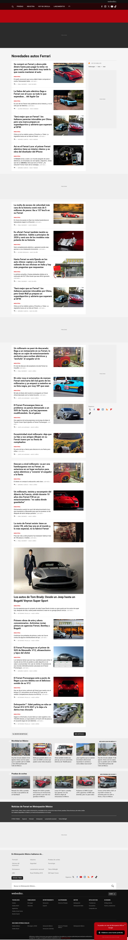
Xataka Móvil (15, 905)
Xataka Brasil (15, 928)
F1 (69, 6)
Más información (65, 938)
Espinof (45, 905)
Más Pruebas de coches (107, 774)
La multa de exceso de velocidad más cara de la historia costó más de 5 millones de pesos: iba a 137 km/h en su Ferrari (32, 209)
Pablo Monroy (22, 84)
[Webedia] (112, 1)
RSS (106, 409)
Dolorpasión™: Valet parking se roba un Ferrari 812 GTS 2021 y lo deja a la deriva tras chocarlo (32, 707)
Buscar (112, 886)
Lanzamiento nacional (50, 819)
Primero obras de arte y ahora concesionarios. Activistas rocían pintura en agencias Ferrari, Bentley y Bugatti (32, 624)
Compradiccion (93, 908)
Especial (24, 819)
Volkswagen (91, 66)
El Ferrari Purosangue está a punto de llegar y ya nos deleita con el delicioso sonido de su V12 (32, 681)
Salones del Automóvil (15, 864)
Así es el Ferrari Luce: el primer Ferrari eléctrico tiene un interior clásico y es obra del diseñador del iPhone (32, 149)
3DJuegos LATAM (32, 926)
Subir (111, 894)
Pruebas (20, 6)
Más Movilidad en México (107, 741)
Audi (104, 66)
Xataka (14, 903)
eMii (13, 873)
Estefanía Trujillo (24, 613)
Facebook (102, 6)
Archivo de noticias (20, 734)
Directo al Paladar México (63, 926)
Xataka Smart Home (17, 911)
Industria (30, 6)
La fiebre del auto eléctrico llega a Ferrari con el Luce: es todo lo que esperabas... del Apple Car (30, 94)
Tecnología (51, 863)
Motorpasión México (79, 926)
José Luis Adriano (24, 398)
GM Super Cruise (53, 873)
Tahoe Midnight (63, 819)
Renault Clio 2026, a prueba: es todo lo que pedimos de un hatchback (20, 792)
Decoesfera (92, 905)
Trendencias (92, 903)
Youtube (112, 6)
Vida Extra (30, 905)
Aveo (99, 66)
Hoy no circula (44, 6)
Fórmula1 (31, 819)
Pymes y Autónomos (109, 905)
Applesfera (15, 908)
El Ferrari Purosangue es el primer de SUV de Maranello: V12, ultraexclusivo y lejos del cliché (32, 650)
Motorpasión (77, 903)
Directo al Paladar (63, 903)
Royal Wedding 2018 (36, 873)
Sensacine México (48, 926)
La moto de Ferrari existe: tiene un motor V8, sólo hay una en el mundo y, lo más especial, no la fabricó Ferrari (32, 526)
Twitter (108, 6)
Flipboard (111, 409)
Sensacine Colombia (48, 928)
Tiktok (115, 6)
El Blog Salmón (108, 903)
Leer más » (34, 81)
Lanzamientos (59, 6)
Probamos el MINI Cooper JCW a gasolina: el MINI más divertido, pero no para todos (85, 792)
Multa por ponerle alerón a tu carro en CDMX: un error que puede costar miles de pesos (42, 760)
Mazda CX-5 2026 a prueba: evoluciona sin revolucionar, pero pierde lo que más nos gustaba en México (42, 793)
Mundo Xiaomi (16, 914)
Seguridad (33, 863)
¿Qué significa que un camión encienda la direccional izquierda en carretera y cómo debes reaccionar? (85, 761)
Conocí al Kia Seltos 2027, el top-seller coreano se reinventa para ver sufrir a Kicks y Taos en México (107, 793)
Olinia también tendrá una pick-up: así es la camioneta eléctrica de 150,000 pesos (63, 760)
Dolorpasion (39, 819)
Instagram (105, 6)
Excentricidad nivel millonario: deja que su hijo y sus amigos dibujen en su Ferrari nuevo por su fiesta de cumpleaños (33, 438)
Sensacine (45, 903)
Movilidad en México (20, 741)
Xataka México (16, 926)
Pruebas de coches (19, 774)
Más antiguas (80, 734)
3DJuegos (30, 903)
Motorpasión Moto (78, 905)
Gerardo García (23, 139)
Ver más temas (17, 878)
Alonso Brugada (23, 108)
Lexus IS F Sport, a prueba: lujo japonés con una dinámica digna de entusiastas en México (63, 793)
